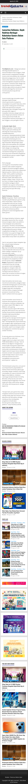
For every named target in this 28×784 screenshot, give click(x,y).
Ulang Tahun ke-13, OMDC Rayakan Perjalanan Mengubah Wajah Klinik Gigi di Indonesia (13, 463)
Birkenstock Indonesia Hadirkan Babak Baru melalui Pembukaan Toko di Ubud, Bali (13, 488)
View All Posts (14, 418)
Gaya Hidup (5, 26)
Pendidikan (6, 706)
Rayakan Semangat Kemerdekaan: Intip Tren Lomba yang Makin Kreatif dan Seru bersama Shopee (6, 563)
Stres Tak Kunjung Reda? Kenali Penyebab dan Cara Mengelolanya (6, 572)
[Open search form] (25, 12)
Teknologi (6, 731)
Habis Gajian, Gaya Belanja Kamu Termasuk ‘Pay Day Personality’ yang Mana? (13, 512)
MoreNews (23, 780)
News (17, 458)
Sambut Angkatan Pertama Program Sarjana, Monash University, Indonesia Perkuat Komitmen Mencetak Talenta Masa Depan (14, 711)
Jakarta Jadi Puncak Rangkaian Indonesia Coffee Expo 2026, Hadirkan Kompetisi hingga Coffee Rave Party (6, 554)
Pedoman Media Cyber (16, 777)
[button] (1, 12)
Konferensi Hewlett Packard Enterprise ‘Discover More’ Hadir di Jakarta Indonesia (13, 432)
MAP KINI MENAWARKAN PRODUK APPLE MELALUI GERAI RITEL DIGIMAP (13, 426)
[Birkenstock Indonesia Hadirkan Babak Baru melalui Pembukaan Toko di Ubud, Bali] (14, 477)
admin (5, 42)
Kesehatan (12, 458)
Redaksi (7, 777)
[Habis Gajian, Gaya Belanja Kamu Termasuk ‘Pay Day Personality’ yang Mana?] (14, 501)
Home (3, 17)
